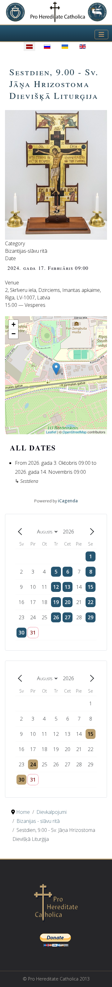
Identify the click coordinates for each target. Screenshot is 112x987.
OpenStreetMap (74, 431)
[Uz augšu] (101, 975)
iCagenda (68, 501)
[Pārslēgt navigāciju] (101, 34)
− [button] (14, 334)
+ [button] (14, 324)
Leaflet (51, 431)
